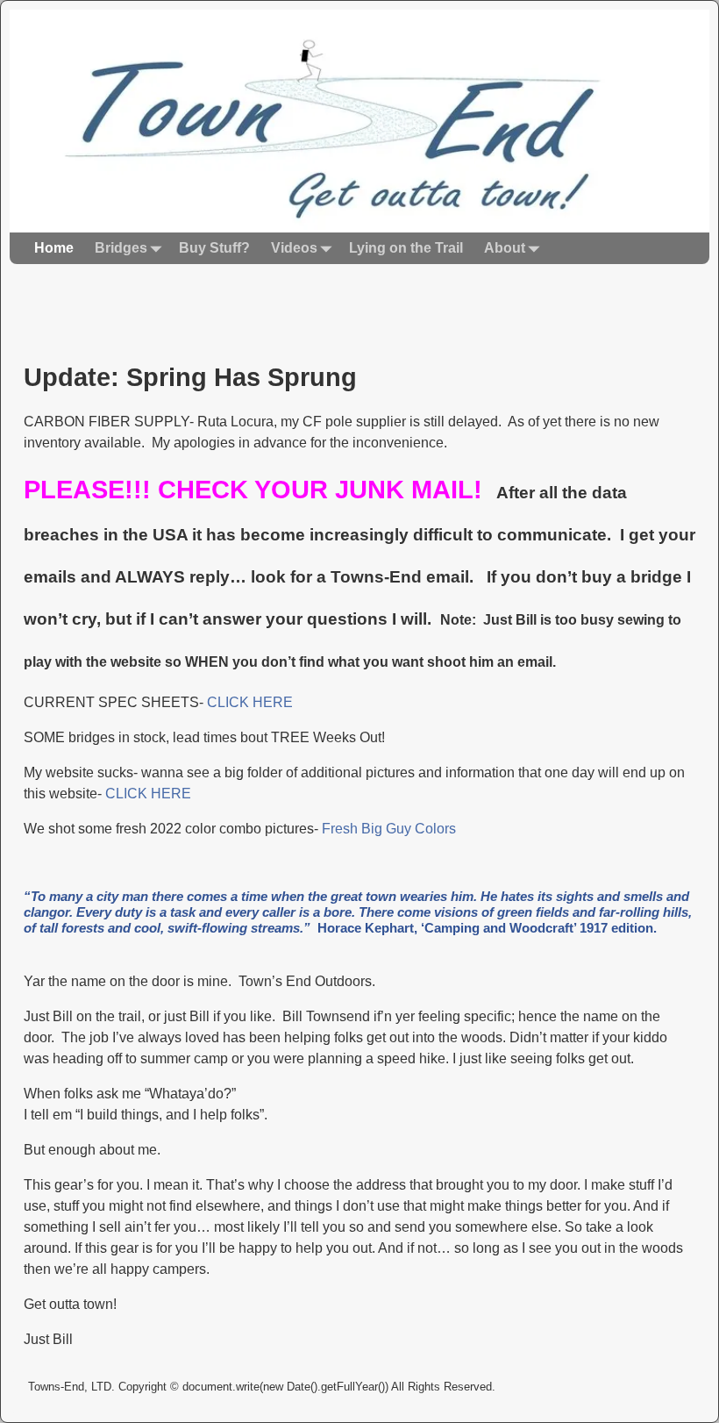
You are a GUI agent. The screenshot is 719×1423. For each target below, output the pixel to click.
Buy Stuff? (214, 247)
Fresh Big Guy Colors (389, 828)
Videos (294, 247)
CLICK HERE (250, 702)
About (504, 247)
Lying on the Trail (406, 247)
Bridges (121, 247)
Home (54, 247)
